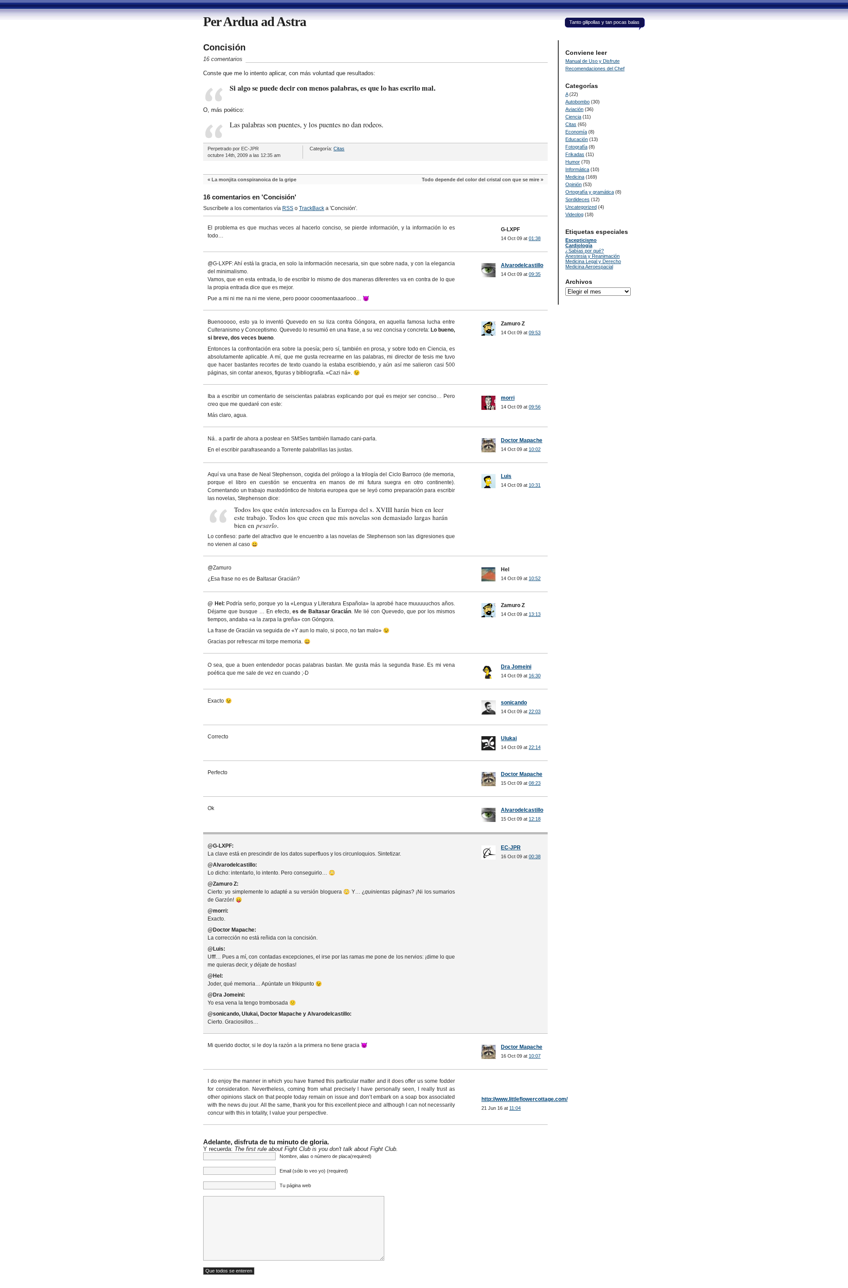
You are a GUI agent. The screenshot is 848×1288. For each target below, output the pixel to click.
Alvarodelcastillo (522, 265)
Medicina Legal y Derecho (593, 261)
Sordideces (577, 199)
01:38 (535, 238)
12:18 (535, 819)
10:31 (535, 485)
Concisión (224, 47)
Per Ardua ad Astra (254, 21)
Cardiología (578, 245)
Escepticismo (581, 240)
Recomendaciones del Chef (595, 68)
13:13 (535, 614)
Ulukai (509, 738)
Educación (576, 139)
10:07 (535, 1056)
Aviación (574, 109)
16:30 (535, 675)
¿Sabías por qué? (584, 250)
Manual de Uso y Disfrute (592, 61)
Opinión (573, 184)
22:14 (535, 747)
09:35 (535, 274)
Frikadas (574, 154)
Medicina (574, 177)
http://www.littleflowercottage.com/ (524, 1099)
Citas (338, 148)
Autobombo (577, 101)
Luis (506, 476)
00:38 (535, 856)
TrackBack (311, 208)
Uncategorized (581, 207)
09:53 (535, 332)
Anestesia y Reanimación (592, 256)
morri (508, 398)
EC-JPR (511, 848)
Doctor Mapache (521, 440)
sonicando (514, 702)
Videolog (574, 214)
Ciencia (573, 116)
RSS (287, 208)
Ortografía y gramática (589, 192)
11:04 (515, 1108)
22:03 (535, 711)
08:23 (535, 783)
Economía (576, 131)
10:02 (535, 449)
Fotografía (576, 146)
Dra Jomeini (516, 667)
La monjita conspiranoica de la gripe (254, 179)
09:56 (535, 406)
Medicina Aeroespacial (589, 266)
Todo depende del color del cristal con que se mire (480, 179)
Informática (577, 169)
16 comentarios (222, 59)
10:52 (535, 578)
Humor (572, 161)
